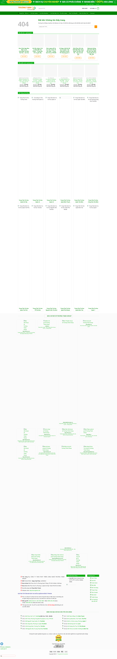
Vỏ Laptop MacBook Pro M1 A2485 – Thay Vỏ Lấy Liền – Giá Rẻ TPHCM (64, 81)
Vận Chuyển (95, 592)
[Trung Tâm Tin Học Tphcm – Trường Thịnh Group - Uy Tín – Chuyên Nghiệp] (27, 8)
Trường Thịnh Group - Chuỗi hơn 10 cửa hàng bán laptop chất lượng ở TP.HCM (26, 333)
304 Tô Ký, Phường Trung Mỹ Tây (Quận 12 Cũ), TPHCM (39, 618)
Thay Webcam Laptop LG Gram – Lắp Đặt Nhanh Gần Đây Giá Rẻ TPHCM (37, 81)
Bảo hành (94, 594)
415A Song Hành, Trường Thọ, (35, 626)
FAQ (87, 4)
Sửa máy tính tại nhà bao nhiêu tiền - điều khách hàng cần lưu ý (68, 550)
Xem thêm (24, 56)
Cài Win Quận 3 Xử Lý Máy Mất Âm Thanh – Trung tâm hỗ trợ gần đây (37, 50)
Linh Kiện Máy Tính (54, 13)
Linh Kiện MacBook (44, 13)
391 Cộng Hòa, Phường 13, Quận (36, 623)
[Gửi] (78, 8)
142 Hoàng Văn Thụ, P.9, (76, 626)
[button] (84, 8)
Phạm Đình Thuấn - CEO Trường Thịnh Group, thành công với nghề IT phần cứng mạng (26, 441)
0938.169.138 (51, 600)
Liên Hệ (97, 4)
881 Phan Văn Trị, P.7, (32, 616)
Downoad (92, 13)
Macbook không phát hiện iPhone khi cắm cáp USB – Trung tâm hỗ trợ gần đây (92, 51)
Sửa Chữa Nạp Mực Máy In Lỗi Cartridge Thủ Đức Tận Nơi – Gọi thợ (24, 50)
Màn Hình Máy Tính (84, 13)
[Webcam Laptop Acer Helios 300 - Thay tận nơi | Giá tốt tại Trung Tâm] (78, 71)
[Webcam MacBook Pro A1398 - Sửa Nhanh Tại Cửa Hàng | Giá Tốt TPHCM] (24, 71)
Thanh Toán (94, 590)
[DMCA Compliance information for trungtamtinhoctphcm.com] (58, 646)
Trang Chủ (21, 13)
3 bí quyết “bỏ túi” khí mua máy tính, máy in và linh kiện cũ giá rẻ (47, 436)
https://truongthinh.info (35, 590)
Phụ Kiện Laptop (63, 13)
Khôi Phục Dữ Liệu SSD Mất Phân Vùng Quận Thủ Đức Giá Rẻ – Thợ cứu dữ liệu (78, 51)
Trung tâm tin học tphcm (62, 654)
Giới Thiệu (91, 4)
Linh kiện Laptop (34, 13)
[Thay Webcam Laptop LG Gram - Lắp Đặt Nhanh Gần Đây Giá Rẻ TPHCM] (37, 71)
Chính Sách (94, 583)
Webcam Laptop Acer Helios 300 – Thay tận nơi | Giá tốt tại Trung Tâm (77, 81)
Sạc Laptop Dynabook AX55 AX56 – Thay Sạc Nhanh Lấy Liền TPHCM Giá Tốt (91, 81)
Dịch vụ (26, 13)
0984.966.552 (29, 602)
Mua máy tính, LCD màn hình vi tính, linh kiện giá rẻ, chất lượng (88, 436)
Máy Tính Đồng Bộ (73, 13)
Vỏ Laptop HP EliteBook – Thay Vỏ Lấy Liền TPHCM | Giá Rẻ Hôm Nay (51, 81)
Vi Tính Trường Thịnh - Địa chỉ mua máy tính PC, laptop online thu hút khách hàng (37, 562)
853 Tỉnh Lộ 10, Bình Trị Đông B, (78, 628)
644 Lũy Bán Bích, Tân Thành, (76, 618)
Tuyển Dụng (95, 597)
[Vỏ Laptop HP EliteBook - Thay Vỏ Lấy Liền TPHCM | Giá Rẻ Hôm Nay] (51, 71)
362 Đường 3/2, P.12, (74, 623)
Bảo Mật (94, 585)
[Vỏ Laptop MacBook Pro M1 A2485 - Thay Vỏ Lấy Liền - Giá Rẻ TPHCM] (64, 71)
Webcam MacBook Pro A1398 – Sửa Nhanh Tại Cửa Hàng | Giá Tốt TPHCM (24, 81)
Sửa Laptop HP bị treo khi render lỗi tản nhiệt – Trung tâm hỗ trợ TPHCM (51, 50)
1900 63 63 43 (32, 600)
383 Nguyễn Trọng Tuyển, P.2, (35, 621)
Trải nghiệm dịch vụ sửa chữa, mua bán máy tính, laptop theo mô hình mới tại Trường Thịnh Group (47, 454)
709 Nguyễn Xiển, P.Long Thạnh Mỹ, (36, 628)
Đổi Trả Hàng (95, 587)
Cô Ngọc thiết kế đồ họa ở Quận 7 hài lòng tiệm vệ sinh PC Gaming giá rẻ (64, 50)
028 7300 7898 (40, 600)
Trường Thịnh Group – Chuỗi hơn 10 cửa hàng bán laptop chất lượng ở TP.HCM (57, 560)
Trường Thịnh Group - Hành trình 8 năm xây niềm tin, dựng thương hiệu (68, 434)
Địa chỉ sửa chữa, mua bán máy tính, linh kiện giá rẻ (88, 326)
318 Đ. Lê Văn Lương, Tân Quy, (76, 621)
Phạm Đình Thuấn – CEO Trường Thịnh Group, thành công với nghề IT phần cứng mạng (88, 454)
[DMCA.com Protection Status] (58, 638)
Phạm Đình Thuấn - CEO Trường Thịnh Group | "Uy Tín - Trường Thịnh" (47, 328)
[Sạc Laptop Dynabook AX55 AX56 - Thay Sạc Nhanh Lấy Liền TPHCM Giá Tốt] (91, 71)
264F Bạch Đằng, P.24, (75, 616)
